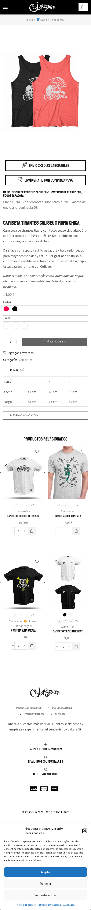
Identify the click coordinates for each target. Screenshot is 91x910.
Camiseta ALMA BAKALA (23, 630)
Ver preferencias (45, 895)
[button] (85, 831)
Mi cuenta (60, 714)
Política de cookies (26, 904)
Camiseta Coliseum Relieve (68, 631)
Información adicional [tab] (25, 415)
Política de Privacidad (49, 904)
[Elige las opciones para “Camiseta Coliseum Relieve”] (76, 646)
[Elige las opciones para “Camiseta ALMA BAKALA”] (32, 646)
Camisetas (57, 20)
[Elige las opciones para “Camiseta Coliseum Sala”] (76, 531)
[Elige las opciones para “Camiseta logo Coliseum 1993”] (32, 531)
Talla (7, 318)
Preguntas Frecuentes (28, 708)
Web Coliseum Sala (62, 708)
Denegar (45, 884)
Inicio (29, 20)
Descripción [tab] (18, 370)
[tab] (45, 370)
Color (7, 302)
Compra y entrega (34, 714)
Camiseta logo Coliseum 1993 (23, 516)
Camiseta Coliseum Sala (68, 516)
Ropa (43, 20)
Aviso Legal (69, 904)
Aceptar (45, 872)
